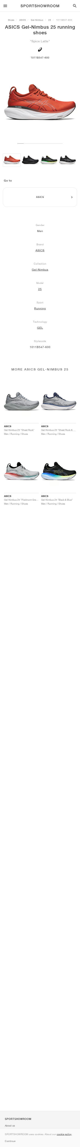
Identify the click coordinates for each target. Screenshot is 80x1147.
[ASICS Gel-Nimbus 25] (12, 160)
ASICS (22, 20)
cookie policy (64, 1134)
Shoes (11, 20)
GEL (40, 327)
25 (49, 20)
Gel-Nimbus (37, 20)
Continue (10, 1141)
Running (40, 308)
